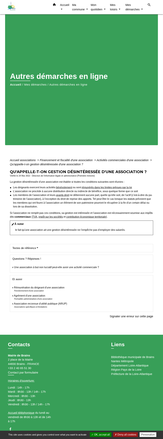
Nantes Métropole (122, 361)
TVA (34, 216)
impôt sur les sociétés (51, 216)
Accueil (15, 84)
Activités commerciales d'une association (123, 160)
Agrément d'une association (29, 295)
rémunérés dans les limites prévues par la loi (107, 187)
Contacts (19, 344)
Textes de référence (24, 248)
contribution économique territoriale (86, 216)
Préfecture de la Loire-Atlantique (131, 374)
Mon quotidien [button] (97, 7)
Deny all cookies (126, 434)
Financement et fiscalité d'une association (66, 160)
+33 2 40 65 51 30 (19, 368)
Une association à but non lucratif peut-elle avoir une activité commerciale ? (56, 267)
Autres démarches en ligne (68, 84)
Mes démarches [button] (132, 7)
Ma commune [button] (78, 7)
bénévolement (64, 187)
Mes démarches (35, 84)
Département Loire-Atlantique (130, 365)
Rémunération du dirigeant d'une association (39, 287)
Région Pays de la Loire (126, 369)
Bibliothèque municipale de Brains (132, 357)
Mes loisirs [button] (114, 7)
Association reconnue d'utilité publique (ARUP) (40, 303)
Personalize (148, 434)
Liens (118, 344)
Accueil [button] (64, 5)
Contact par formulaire (23, 372)
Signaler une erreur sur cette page (131, 316)
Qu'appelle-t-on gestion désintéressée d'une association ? (46, 164)
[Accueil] (27, 7)
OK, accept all (101, 434)
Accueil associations (23, 160)
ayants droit (62, 195)
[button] (54, 5)
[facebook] (12, 429)
